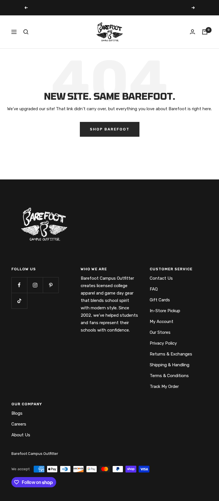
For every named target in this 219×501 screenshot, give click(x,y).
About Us (20, 434)
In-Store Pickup (165, 310)
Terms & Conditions (169, 375)
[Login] (192, 31)
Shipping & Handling (169, 364)
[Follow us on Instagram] (35, 285)
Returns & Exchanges (171, 354)
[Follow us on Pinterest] (50, 285)
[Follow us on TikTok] (19, 300)
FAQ (154, 289)
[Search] (26, 31)
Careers (18, 424)
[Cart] (205, 31)
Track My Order (164, 386)
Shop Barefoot (109, 129)
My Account (161, 321)
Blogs (17, 413)
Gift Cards (160, 299)
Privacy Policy (163, 343)
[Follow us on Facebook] (19, 285)
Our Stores (160, 332)
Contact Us (161, 278)
